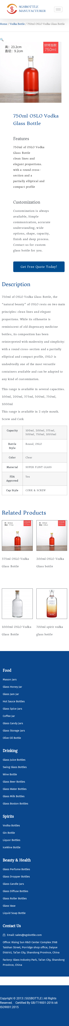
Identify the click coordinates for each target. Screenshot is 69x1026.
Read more (12, 578)
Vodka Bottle (17, 24)
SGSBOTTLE (33, 998)
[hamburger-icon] (58, 9)
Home (3, 24)
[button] (2, 39)
